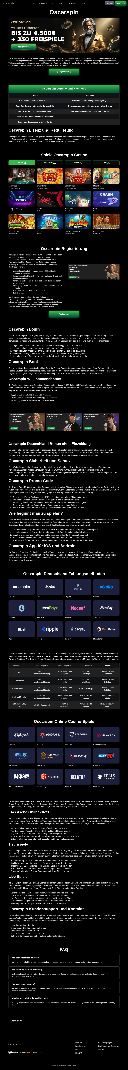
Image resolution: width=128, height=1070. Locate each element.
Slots (105, 163)
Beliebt (20, 163)
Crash (76, 163)
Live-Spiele (48, 163)
